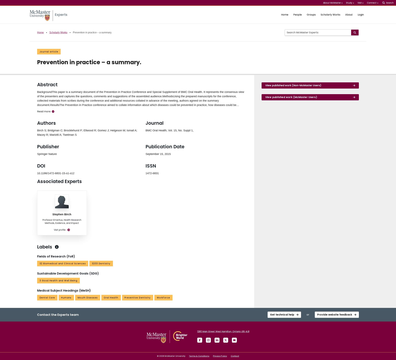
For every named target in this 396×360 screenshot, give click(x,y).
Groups (311, 14)
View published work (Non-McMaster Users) (293, 85)
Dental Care (47, 297)
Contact (235, 356)
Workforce (163, 297)
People (297, 14)
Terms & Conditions (199, 356)
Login (361, 14)
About (349, 14)
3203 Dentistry (101, 263)
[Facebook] (199, 340)
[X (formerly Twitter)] (225, 340)
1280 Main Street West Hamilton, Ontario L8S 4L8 (223, 331)
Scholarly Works (330, 14)
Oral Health (111, 297)
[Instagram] (208, 340)
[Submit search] (355, 32)
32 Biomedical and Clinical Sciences (63, 263)
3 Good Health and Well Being (58, 280)
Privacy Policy (220, 356)
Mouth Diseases (88, 297)
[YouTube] (234, 340)
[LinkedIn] (217, 340)
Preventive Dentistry (138, 297)
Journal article (49, 51)
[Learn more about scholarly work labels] (57, 247)
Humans (66, 297)
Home (284, 14)
